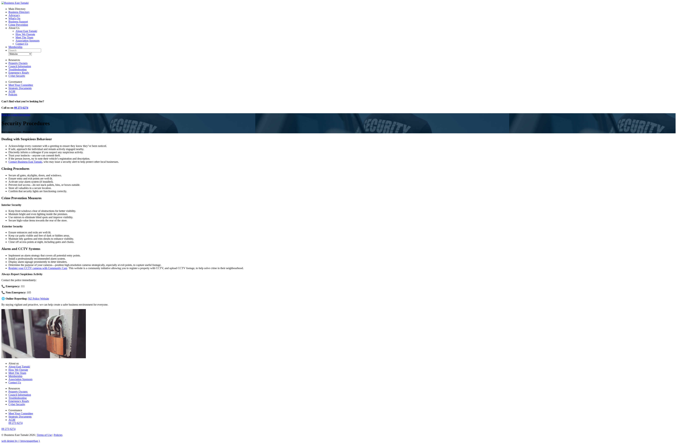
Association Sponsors (27, 40)
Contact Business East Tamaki (25, 161)
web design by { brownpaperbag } (20, 440)
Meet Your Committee (20, 84)
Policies (12, 94)
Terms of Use (44, 434)
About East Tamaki (26, 31)
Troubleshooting (17, 69)
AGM (11, 91)
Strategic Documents (20, 88)
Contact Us (22, 43)
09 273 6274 (21, 107)
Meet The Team (24, 37)
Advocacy (14, 15)
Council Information (19, 66)
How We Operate (25, 34)
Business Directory (19, 12)
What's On (14, 18)
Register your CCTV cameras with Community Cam (37, 268)
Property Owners (18, 63)
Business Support (18, 21)
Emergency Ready (18, 72)
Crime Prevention (18, 24)
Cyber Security (16, 75)
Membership (15, 46)
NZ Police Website (38, 298)
